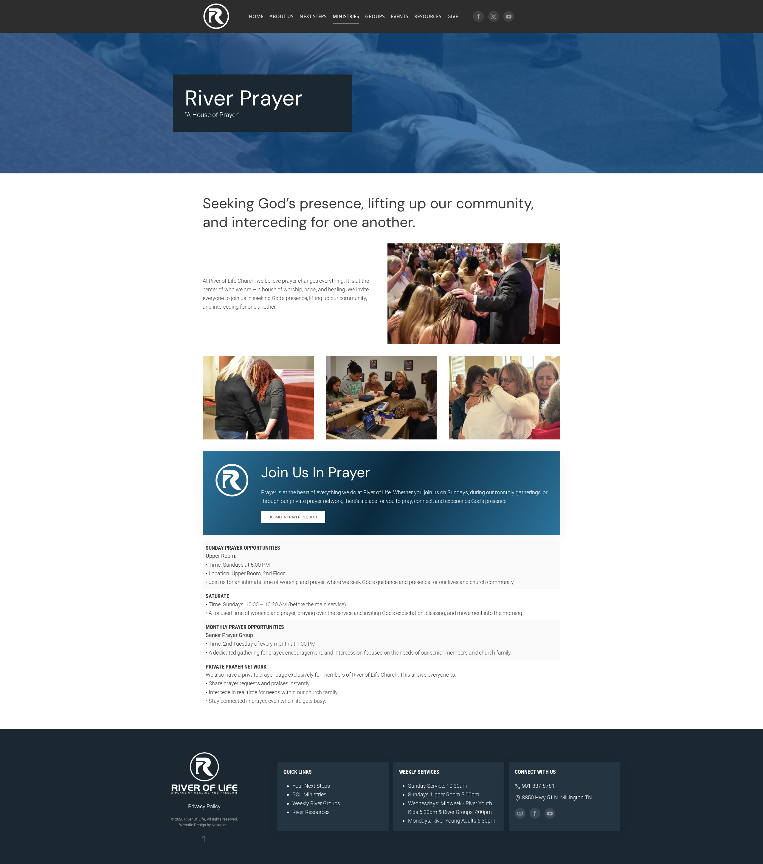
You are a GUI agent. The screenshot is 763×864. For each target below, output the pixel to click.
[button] (204, 838)
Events (399, 16)
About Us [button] (281, 16)
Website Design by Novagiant (204, 825)
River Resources (311, 812)
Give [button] (452, 16)
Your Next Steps (311, 786)
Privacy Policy (204, 806)
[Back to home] (216, 16)
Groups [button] (375, 16)
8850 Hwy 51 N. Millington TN (556, 797)
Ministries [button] (346, 16)
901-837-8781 (538, 786)
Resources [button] (427, 16)
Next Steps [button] (313, 16)
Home (256, 16)
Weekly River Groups (316, 803)
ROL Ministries (309, 794)
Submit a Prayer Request (293, 517)
